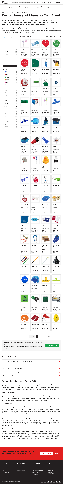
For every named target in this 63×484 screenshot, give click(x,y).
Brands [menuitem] (37, 7)
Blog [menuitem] (52, 7)
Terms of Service (35, 474)
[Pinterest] (60, 481)
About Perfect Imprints (6, 465)
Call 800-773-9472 (46, 453)
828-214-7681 (50, 468)
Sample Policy (35, 468)
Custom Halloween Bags (22, 465)
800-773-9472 (51, 2)
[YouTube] (57, 481)
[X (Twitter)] (54, 481)
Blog (3, 470)
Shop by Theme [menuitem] (32, 7)
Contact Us (58, 2)
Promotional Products (10, 12)
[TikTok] (45, 481)
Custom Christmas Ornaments (23, 468)
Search (43, 2)
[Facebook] (51, 481)
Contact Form (50, 470)
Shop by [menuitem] (4, 7)
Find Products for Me (52, 345)
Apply (10, 65)
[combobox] (25, 2)
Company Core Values (6, 468)
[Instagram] (42, 481)
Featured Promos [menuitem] (57, 7)
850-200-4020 (51, 465)
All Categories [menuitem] (9, 7)
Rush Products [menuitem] (21, 7)
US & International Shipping (37, 470)
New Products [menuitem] (15, 7)
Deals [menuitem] (26, 7)
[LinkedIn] (48, 481)
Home (3, 12)
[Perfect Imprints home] (6, 2)
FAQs (33, 465)
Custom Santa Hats (21, 470)
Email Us (57, 453)
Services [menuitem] (43, 7)
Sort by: (47, 36)
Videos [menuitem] (47, 7)
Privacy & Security (5, 472)
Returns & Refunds (36, 472)
